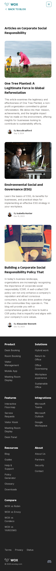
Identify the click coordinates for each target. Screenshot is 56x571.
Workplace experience (41, 376)
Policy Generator (10, 476)
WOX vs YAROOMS (11, 528)
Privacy (19, 549)
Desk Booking (12, 350)
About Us (40, 453)
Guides (8, 459)
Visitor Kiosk (11, 422)
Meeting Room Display (12, 378)
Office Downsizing (41, 367)
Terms (8, 549)
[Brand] (13, 560)
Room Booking (13, 356)
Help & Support (9, 467)
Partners (39, 459)
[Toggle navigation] (48, 4)
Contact (39, 471)
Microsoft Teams (40, 405)
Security (39, 465)
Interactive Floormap (10, 405)
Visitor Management (12, 363)
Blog (7, 453)
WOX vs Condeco (9, 519)
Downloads (11, 489)
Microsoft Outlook (40, 415)
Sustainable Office (41, 385)
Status (30, 549)
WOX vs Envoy (13, 511)
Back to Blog (17, 9)
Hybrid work (42, 350)
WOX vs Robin (12, 506)
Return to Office (40, 358)
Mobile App (11, 371)
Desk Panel (11, 437)
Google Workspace (41, 424)
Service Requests (10, 415)
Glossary (9, 483)
